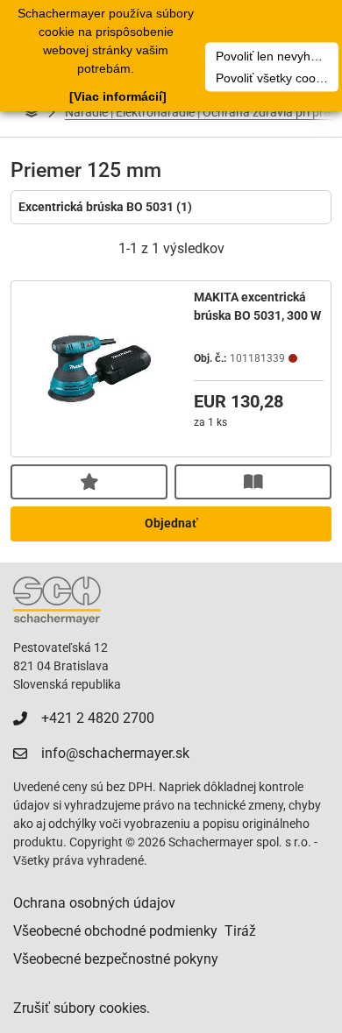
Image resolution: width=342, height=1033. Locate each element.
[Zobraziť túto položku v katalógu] (253, 481)
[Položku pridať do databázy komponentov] (89, 481)
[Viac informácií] (118, 96)
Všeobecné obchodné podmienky (115, 931)
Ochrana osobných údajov (94, 903)
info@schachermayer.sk (115, 753)
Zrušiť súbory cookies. (81, 1008)
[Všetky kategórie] (32, 112)
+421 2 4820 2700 (97, 718)
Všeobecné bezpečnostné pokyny (115, 959)
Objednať (171, 523)
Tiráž (240, 931)
